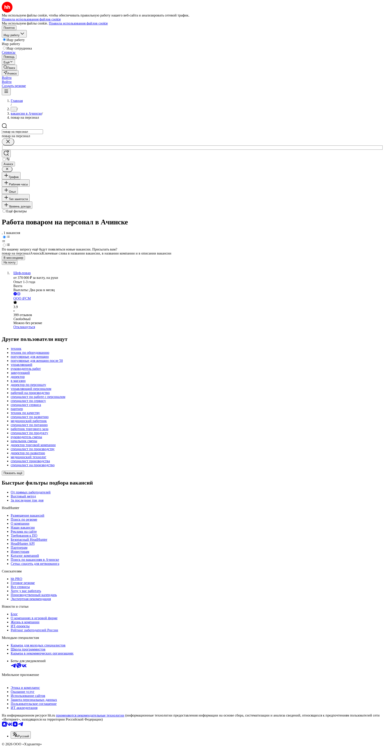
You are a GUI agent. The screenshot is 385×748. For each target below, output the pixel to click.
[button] (7, 78)
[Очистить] (8, 141)
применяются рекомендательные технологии (90, 715)
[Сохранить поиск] (6, 153)
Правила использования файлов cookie (78, 23)
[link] (9, 67)
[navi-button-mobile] (6, 91)
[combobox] (22, 131)
